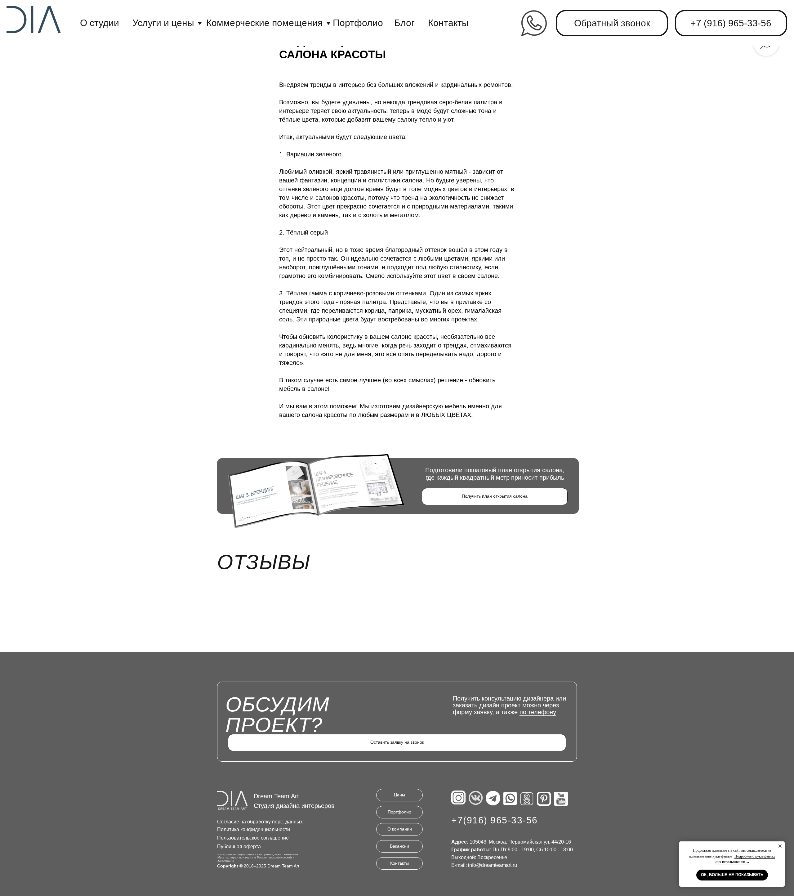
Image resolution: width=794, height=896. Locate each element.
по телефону (538, 712)
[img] (534, 23)
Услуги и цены (163, 23)
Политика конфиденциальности (253, 829)
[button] (612, 23)
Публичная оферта (239, 846)
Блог (404, 23)
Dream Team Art (276, 796)
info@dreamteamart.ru (492, 865)
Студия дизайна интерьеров (294, 805)
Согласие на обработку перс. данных (260, 821)
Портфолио (358, 23)
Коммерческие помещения (264, 23)
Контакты (448, 23)
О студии (99, 23)
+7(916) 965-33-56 (494, 820)
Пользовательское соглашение (253, 837)
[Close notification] (780, 846)
